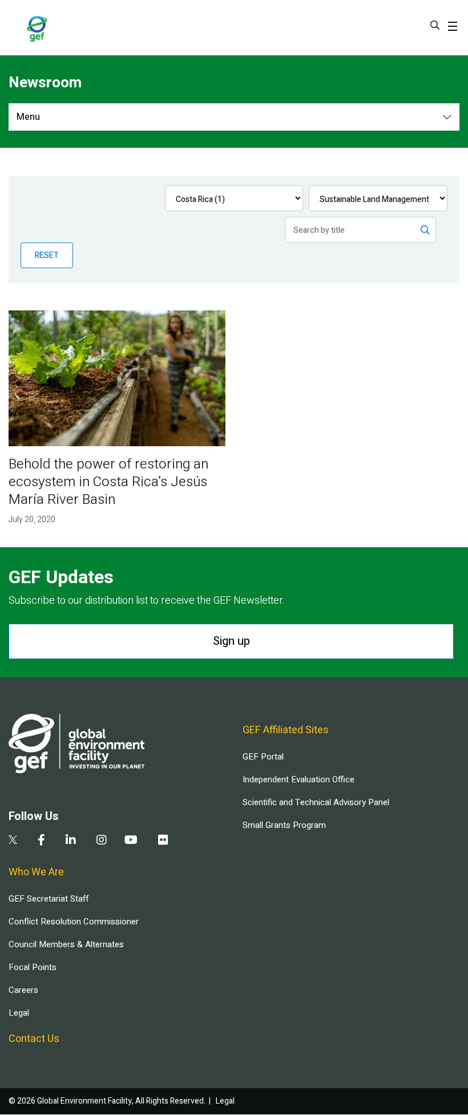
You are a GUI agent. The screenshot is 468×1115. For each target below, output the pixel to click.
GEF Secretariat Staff (48, 898)
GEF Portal (263, 756)
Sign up (231, 641)
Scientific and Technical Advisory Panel (316, 802)
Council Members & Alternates (66, 944)
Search (434, 25)
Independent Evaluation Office (298, 779)
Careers (23, 990)
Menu (28, 117)
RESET (47, 255)
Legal (19, 1013)
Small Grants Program (284, 825)
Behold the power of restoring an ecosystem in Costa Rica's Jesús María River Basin (108, 482)
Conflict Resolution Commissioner (74, 921)
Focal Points (33, 967)
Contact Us (34, 1039)
